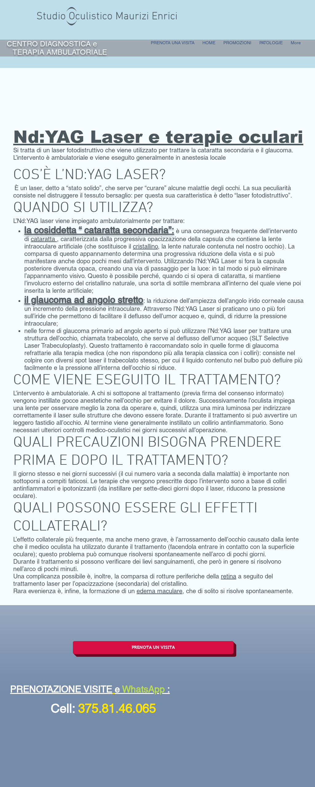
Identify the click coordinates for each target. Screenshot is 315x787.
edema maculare (159, 591)
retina (228, 576)
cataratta (44, 239)
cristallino (145, 246)
